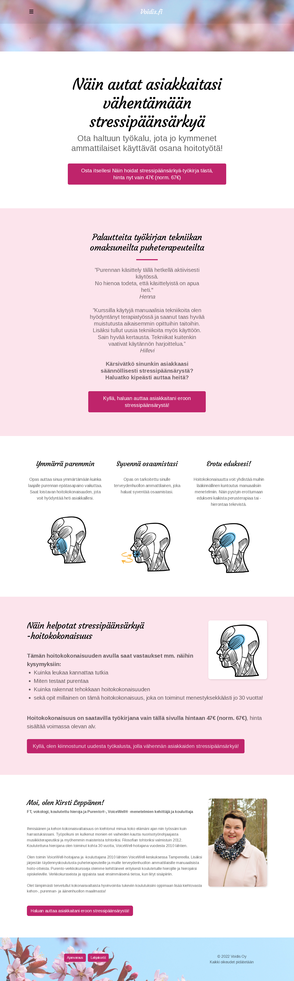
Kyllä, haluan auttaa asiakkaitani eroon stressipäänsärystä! (147, 401)
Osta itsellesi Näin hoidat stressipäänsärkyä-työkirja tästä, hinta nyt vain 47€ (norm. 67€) (147, 174)
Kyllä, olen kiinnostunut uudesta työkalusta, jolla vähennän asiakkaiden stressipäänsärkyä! (136, 746)
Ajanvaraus (75, 957)
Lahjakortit (98, 957)
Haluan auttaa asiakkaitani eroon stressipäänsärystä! (80, 910)
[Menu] (31, 11)
